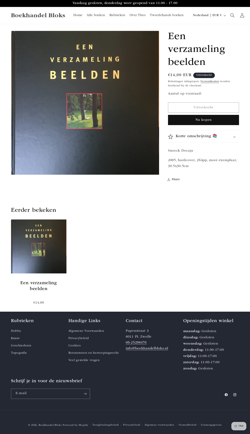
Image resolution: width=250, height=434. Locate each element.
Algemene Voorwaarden (86, 331)
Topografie (19, 353)
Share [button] (176, 179)
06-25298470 (136, 343)
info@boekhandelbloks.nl (147, 348)
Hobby (16, 331)
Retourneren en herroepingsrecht (93, 353)
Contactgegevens (211, 425)
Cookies (74, 345)
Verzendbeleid (188, 425)
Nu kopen (203, 120)
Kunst (15, 338)
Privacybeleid (78, 338)
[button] (232, 15)
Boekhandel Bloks (50, 425)
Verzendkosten (209, 81)
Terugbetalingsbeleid (105, 425)
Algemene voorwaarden (159, 425)
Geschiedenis (21, 345)
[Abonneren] (85, 394)
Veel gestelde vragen (84, 360)
